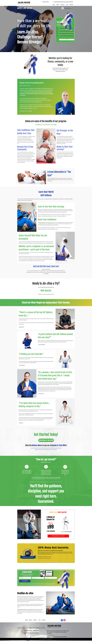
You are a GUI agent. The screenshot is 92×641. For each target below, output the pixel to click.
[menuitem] (53, 4)
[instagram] (64, 620)
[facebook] (62, 620)
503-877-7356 (46, 1)
